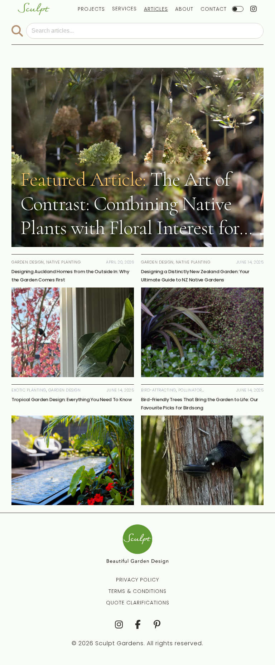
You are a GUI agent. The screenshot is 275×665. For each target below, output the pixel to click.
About (184, 9)
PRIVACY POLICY (137, 579)
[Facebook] (137, 624)
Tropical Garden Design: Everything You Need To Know (71, 399)
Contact (214, 9)
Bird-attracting (158, 390)
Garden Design (64, 390)
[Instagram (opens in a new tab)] (253, 9)
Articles (156, 9)
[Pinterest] (156, 624)
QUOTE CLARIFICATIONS (137, 602)
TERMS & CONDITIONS (137, 591)
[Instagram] (118, 624)
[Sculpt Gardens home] (34, 9)
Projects (91, 9)
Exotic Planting (28, 390)
